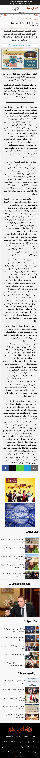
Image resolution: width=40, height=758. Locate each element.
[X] (12, 468)
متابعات (12, 741)
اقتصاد (18, 736)
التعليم (27, 752)
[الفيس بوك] (13, 3)
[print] (34, 468)
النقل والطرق (32, 741)
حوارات (19, 752)
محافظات (26, 19)
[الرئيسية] (10, 3)
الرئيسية (34, 19)
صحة (5, 741)
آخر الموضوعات (27, 673)
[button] (4, 603)
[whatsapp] (20, 468)
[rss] (29, 3)
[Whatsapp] (26, 3)
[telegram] (27, 468)
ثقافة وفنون (9, 736)
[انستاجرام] (23, 3)
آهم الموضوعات (20, 583)
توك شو (20, 746)
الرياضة (26, 736)
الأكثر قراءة (31, 621)
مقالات (29, 746)
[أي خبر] (20, 490)
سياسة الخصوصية (8, 752)
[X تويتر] (16, 3)
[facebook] (5, 468)
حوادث (36, 746)
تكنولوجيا (21, 741)
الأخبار (33, 736)
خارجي (4, 746)
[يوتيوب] (20, 3)
